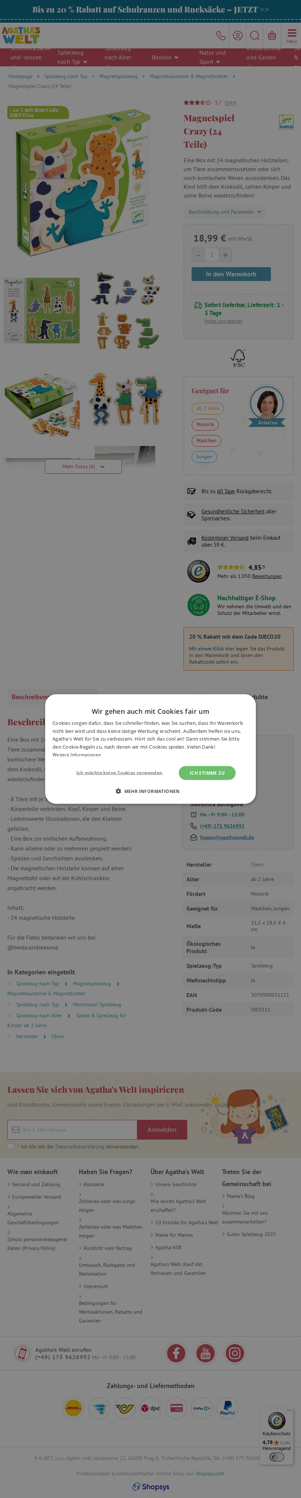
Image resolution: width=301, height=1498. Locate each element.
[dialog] (150, 749)
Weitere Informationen (76, 755)
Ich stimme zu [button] (207, 773)
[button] (150, 790)
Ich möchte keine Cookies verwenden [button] (119, 772)
